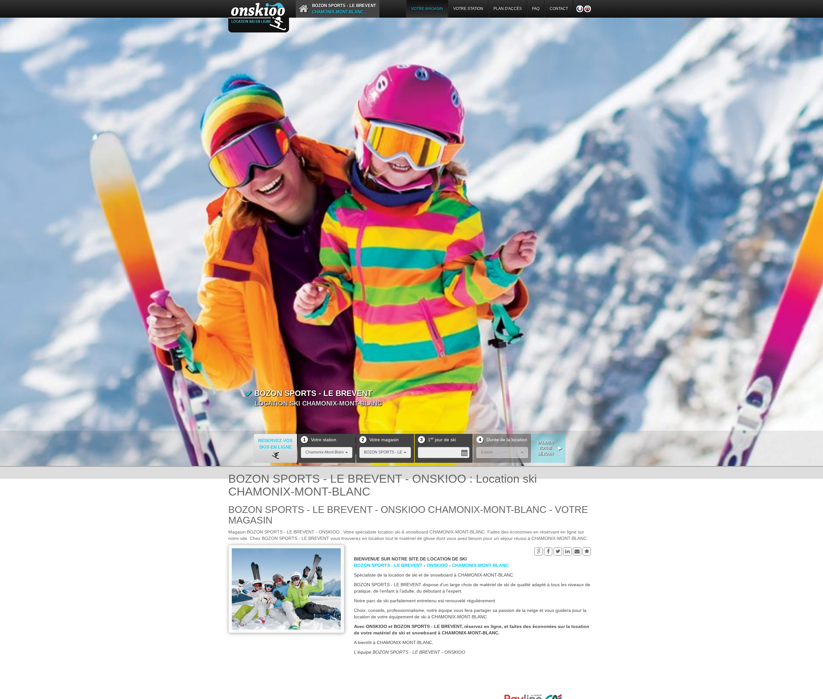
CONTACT (559, 8)
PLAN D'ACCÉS (507, 8)
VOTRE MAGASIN (427, 8)
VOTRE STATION (468, 8)
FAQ (535, 8)
